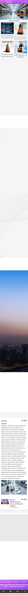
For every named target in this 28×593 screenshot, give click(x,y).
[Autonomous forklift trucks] (14, 11)
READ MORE (4, 229)
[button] (10, 507)
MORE (25, 420)
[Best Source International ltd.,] (1, 2)
